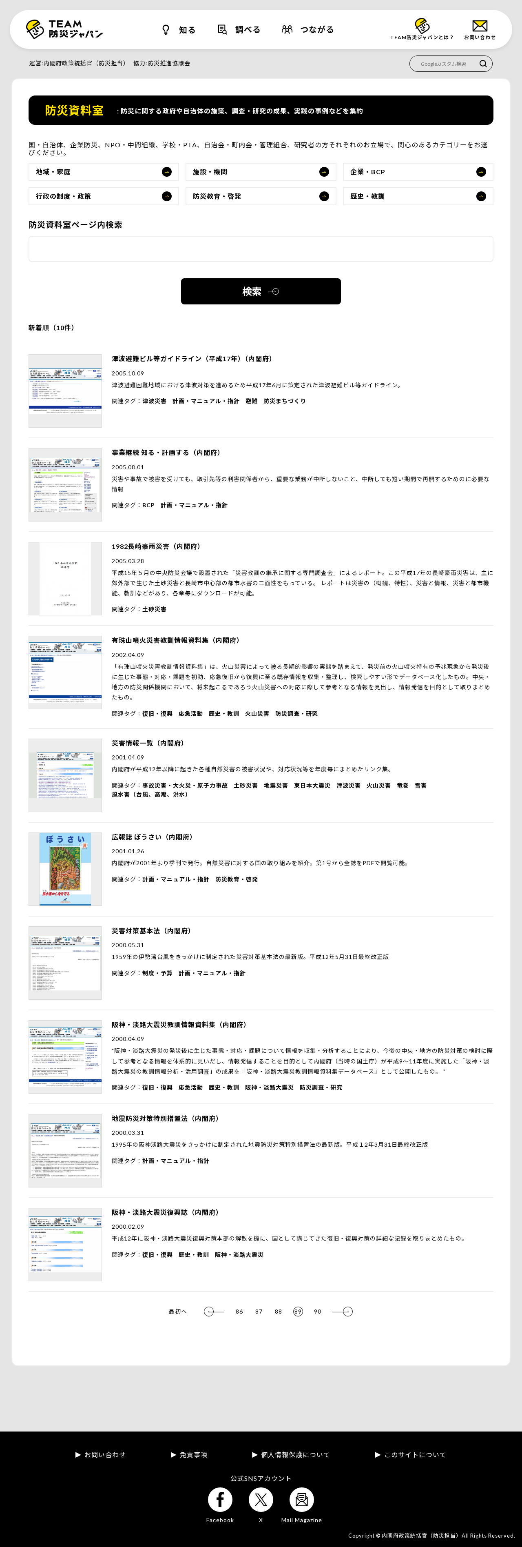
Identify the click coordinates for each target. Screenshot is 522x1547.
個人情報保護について (295, 1454)
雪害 (421, 785)
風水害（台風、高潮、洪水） (151, 794)
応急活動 (191, 713)
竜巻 (403, 785)
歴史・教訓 (367, 196)
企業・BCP (367, 171)
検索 (252, 291)
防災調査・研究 (296, 713)
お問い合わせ (105, 1454)
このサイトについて (415, 1454)
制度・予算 (157, 973)
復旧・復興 (157, 713)
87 (259, 1311)
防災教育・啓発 (217, 196)
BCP (148, 505)
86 (239, 1311)
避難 (252, 400)
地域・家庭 (53, 171)
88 (278, 1311)
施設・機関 (210, 171)
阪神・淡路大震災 (269, 1087)
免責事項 (194, 1454)
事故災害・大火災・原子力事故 (185, 785)
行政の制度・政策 (63, 196)
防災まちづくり (284, 400)
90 (317, 1311)
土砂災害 (154, 609)
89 (298, 1311)
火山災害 (257, 713)
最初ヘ (178, 1311)
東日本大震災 (312, 785)
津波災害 (154, 400)
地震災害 (276, 785)
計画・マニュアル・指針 (206, 400)
